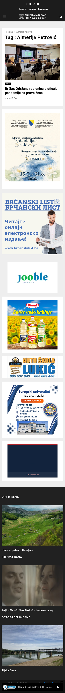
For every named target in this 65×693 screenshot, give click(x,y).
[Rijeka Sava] (32, 645)
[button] (57, 687)
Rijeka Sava (9, 670)
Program (23, 9)
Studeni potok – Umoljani (17, 550)
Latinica (32, 9)
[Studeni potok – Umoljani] (32, 525)
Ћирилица (43, 9)
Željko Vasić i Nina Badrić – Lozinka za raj (27, 610)
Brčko (8, 84)
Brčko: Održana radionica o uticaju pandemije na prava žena (31, 91)
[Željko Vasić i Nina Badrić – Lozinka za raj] (32, 585)
